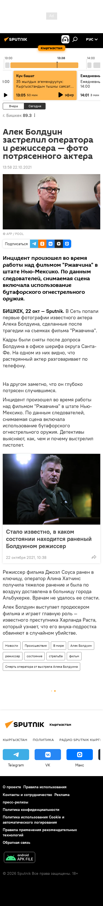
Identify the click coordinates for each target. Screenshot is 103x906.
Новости (11, 645)
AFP (9, 234)
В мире (58, 645)
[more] (93, 556)
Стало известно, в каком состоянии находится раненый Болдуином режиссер (49, 538)
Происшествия (36, 645)
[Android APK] (19, 858)
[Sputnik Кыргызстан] (16, 41)
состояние (34, 656)
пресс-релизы (15, 802)
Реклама (61, 794)
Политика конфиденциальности (31, 809)
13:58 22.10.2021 (17, 167)
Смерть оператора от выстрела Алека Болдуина (41, 666)
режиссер (12, 656)
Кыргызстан (15, 739)
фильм (74, 656)
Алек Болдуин (81, 645)
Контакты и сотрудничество (27, 794)
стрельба (56, 656)
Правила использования (44, 786)
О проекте (12, 786)
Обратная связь (16, 842)
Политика (43, 739)
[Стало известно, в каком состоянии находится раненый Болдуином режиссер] (51, 489)
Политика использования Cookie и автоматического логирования (33, 820)
